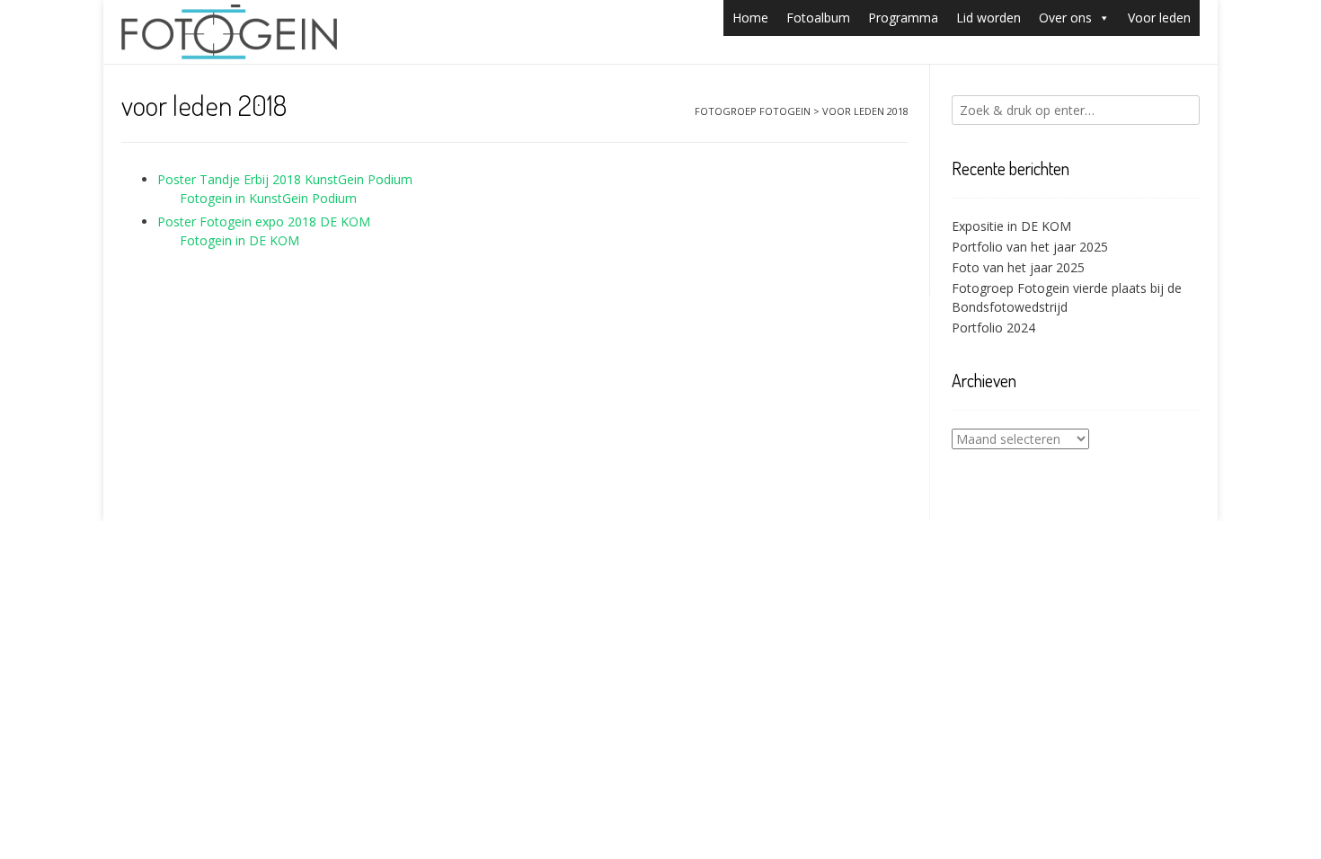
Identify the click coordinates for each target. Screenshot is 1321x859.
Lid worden (988, 17)
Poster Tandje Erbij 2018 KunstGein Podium (284, 179)
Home (750, 17)
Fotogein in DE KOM (239, 240)
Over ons (1065, 17)
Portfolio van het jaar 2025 (1030, 246)
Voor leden (1159, 17)
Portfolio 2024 (993, 327)
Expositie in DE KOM (1011, 226)
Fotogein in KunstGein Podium (268, 198)
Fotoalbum (818, 17)
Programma (903, 17)
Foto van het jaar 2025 (1018, 267)
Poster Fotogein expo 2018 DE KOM (263, 221)
